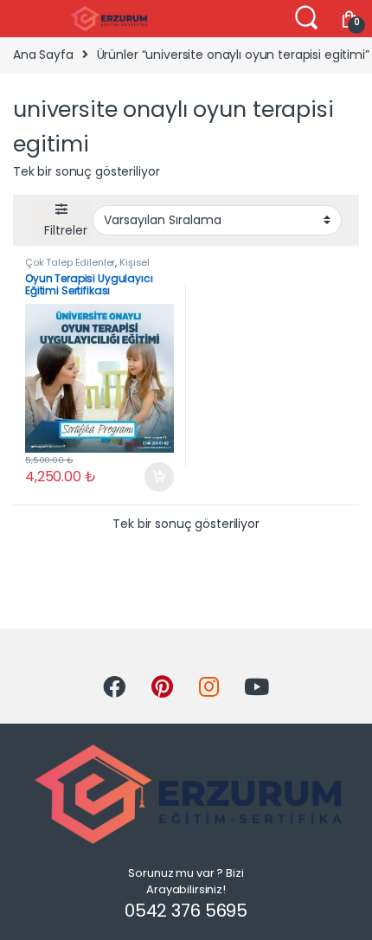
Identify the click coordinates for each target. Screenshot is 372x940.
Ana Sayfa (43, 54)
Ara (306, 18)
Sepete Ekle (152, 477)
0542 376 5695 (186, 910)
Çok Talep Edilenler (70, 262)
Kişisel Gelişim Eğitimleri (87, 267)
